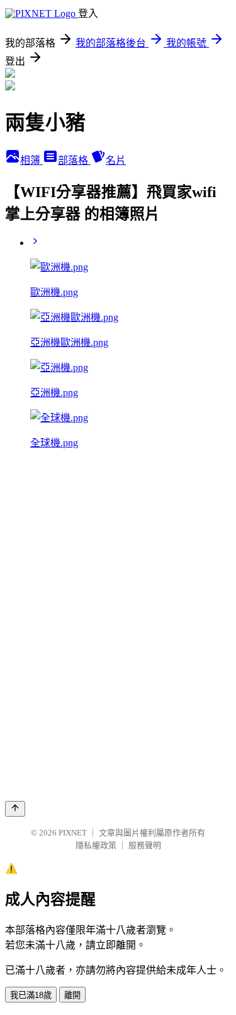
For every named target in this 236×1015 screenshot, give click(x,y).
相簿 (31, 160)
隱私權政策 (96, 845)
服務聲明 (144, 845)
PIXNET (73, 832)
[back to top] (15, 809)
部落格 (74, 160)
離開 (72, 995)
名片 (116, 160)
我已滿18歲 (31, 995)
